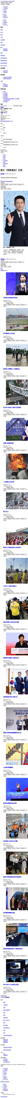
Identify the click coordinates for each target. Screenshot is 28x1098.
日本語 (5, 1074)
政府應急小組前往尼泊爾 (10, 841)
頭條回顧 (3, 55)
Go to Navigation (11, 1)
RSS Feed (5, 24)
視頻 (2, 53)
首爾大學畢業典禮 (8, 443)
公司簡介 (5, 93)
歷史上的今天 (4, 65)
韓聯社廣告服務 (7, 78)
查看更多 (5, 112)
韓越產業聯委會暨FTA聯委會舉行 (13, 948)
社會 (2, 37)
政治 (2, 32)
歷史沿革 (5, 97)
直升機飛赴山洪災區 (9, 333)
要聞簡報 (5, 1042)
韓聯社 (2, 107)
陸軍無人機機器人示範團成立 (11, 369)
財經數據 (5, 72)
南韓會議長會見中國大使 (10, 697)
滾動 (2, 29)
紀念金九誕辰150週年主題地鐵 (12, 407)
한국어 (5, 1071)
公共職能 (5, 94)
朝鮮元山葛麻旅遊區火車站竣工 (12, 547)
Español (5, 1076)
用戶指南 (5, 101)
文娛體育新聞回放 (7, 1035)
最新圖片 (5, 49)
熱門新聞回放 (4, 58)
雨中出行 (5, 511)
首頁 (4, 91)
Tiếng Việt (5, 1079)
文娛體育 (3, 39)
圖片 (2, 47)
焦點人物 (5, 70)
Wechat (4, 21)
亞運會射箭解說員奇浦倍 (10, 297)
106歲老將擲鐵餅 (8, 767)
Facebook (5, 22)
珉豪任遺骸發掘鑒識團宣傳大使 (12, 732)
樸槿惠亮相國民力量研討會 (11, 658)
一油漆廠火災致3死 (8, 482)
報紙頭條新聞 (4, 63)
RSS (4, 83)
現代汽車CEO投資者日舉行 (11, 984)
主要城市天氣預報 (7, 77)
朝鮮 (2, 42)
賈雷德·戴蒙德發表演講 (10, 803)
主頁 (2, 997)
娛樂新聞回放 (4, 60)
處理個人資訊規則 (5, 1081)
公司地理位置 (6, 100)
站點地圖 (5, 86)
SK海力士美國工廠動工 (10, 586)
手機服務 (5, 85)
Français (5, 1078)
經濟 (2, 34)
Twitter (4, 23)
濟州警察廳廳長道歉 (9, 912)
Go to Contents (4, 1)
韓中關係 (3, 45)
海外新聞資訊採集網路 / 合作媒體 (11, 98)
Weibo (4, 19)
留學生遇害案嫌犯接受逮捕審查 (12, 877)
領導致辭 (5, 95)
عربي (4, 1075)
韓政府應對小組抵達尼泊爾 (11, 622)
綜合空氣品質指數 (5, 121)
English (5, 1072)
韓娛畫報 (5, 50)
